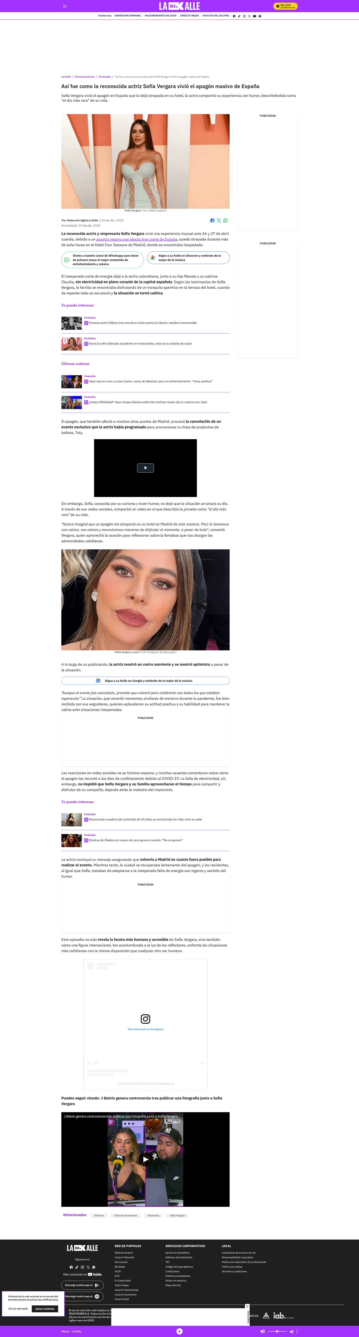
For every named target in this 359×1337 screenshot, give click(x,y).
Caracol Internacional (126, 1290)
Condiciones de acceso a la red (238, 1253)
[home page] (179, 6)
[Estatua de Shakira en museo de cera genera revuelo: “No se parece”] (71, 840)
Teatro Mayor (122, 1285)
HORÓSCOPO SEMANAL (128, 15)
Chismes (99, 1215)
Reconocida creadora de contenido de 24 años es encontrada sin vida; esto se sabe (145, 819)
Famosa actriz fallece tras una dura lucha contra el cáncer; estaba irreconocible (143, 323)
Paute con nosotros (175, 1281)
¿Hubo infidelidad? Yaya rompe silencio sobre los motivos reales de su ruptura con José (148, 402)
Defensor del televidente (178, 1257)
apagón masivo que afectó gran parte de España (136, 239)
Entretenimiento (85, 76)
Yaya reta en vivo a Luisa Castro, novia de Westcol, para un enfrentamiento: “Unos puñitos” (151, 381)
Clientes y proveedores (177, 1276)
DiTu (117, 1276)
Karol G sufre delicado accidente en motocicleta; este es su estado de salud (140, 343)
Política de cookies (232, 1267)
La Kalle (66, 76)
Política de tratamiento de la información (244, 1262)
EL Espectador (123, 1281)
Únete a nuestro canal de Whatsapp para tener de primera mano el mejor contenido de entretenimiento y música (106, 260)
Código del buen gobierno (179, 1267)
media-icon (179, 1331)
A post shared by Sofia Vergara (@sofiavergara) (145, 1083)
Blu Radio (120, 1267)
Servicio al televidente (177, 1253)
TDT (167, 1262)
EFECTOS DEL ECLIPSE (216, 15)
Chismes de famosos (125, 1215)
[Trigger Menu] (64, 6)
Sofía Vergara (177, 1215)
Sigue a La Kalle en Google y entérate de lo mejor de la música (148, 681)
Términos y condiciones (234, 1271)
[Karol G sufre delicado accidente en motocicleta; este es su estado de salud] (71, 344)
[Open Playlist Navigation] (297, 1331)
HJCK (118, 1271)
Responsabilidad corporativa (237, 1257)
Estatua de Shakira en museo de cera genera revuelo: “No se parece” (136, 840)
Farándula (105, 76)
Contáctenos (172, 1271)
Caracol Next (122, 1299)
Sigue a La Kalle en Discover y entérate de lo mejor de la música (190, 258)
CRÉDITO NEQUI (189, 15)
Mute (262, 1331)
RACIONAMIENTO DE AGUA (161, 15)
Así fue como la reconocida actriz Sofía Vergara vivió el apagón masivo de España (162, 76)
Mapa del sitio (173, 1285)
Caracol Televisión (124, 1257)
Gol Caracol (121, 1262)
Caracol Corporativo (125, 1295)
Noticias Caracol (124, 1253)
